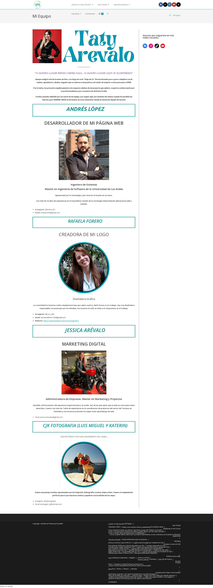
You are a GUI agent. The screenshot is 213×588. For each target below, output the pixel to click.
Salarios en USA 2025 (161, 550)
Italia (110, 569)
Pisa (113, 569)
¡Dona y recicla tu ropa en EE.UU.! (119, 543)
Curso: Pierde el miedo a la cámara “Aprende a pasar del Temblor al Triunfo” (135, 530)
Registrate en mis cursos (171, 529)
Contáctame (112, 582)
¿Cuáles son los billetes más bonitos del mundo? (125, 577)
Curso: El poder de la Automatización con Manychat (126, 533)
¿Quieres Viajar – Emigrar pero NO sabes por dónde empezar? (154, 575)
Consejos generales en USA (155, 546)
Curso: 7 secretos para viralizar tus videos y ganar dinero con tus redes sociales (136, 532)
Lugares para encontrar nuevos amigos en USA (152, 547)
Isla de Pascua (167, 559)
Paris (110, 564)
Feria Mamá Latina (157, 527)
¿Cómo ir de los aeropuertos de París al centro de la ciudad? (129, 566)
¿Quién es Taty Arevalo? (116, 524)
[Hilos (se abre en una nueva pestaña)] (165, 4)
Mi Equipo (176, 15)
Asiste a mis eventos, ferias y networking (136, 527)
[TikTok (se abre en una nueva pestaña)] (178, 4)
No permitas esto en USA (131, 552)
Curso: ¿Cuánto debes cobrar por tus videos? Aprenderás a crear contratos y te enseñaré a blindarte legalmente (145, 535)
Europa (177, 561)
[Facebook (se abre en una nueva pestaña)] (161, 4)
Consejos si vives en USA (171, 544)
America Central (143, 558)
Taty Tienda (176, 525)
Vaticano (134, 569)
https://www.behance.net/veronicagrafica (61, 320)
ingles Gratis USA (114, 552)
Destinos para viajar (173, 556)
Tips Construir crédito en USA (118, 549)
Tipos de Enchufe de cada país (119, 575)
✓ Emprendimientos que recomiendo (134, 539)
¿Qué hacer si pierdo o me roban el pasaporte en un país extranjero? (132, 574)
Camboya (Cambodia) (119, 558)
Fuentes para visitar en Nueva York (120, 553)
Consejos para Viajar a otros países (168, 572)
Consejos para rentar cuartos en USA (121, 547)
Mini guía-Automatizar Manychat (146, 553)
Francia (177, 563)
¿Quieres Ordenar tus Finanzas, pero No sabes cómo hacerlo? (130, 578)
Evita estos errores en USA (117, 550)
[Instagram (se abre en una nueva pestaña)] (169, 4)
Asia (109, 558)
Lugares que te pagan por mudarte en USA (148, 543)
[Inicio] (170, 15)
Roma (119, 569)
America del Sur (143, 560)
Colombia (152, 559)
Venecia (126, 569)
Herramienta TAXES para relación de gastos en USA (126, 546)
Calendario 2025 (114, 527)
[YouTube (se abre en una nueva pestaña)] (174, 4)
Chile (160, 559)
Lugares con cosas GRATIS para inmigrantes (146, 549)
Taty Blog (177, 541)
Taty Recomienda (114, 540)
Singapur (132, 558)
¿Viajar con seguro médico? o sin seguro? (158, 577)
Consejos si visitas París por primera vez (128, 564)
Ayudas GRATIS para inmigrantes (140, 550)
